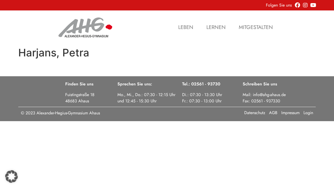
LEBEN (185, 27)
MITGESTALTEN (256, 27)
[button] (11, 176)
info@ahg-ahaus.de (269, 95)
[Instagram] (305, 5)
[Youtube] (313, 5)
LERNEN (216, 27)
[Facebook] (297, 5)
